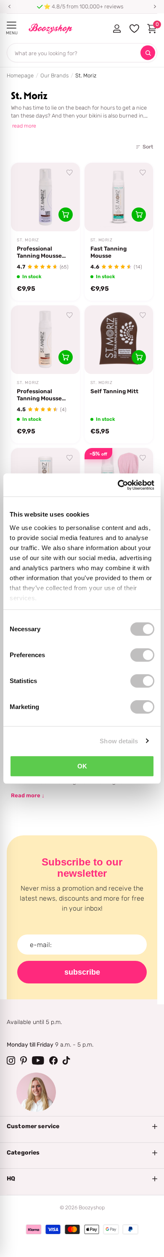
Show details (119, 740)
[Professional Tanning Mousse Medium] (45, 339)
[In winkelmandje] (65, 214)
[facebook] (53, 1060)
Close (82, 1126)
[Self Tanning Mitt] (119, 339)
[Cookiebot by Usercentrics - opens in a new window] (118, 484)
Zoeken (147, 53)
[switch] (142, 655)
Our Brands (54, 75)
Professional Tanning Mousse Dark (39, 252)
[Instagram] (11, 1060)
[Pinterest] (23, 1060)
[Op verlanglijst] (69, 172)
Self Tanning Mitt (114, 391)
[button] (9, 6)
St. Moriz (28, 240)
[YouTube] (38, 1060)
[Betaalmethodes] (34, 1229)
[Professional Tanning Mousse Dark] (45, 197)
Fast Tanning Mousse (108, 252)
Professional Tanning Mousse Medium (39, 395)
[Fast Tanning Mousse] (119, 197)
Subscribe (82, 972)
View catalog (11, 25)
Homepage (20, 75)
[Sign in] (116, 28)
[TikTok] (66, 1060)
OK (82, 766)
